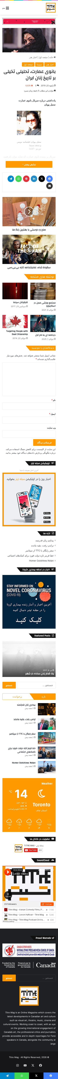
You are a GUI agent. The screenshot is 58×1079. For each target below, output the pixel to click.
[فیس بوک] (49, 178)
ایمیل (52, 414)
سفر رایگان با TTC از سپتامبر (39, 550)
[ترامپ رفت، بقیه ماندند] (47, 724)
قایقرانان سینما (20, 302)
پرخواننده (17, 696)
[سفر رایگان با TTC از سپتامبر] (47, 738)
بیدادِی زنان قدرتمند (44, 540)
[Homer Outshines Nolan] (47, 767)
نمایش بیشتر (30, 164)
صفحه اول (43, 57)
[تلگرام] (11, 178)
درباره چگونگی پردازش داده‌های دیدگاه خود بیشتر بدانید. (30, 453)
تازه (44, 696)
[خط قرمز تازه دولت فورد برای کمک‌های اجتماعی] (47, 753)
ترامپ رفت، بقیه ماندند (42, 545)
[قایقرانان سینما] (15, 291)
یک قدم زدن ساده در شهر (39, 673)
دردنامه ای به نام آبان (45, 335)
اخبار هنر (33, 57)
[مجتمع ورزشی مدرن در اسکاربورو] (43, 291)
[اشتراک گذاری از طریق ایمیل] (49, 186)
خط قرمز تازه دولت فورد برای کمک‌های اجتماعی (30, 555)
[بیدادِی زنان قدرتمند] (47, 709)
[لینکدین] (34, 178)
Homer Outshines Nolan (41, 560)
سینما (39, 64)
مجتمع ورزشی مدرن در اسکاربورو (45, 304)
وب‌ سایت (51, 427)
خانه (51, 57)
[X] (42, 178)
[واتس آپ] (18, 178)
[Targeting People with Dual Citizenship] (15, 321)
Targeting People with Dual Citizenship (17, 332)
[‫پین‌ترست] (26, 178)
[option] (29, 659)
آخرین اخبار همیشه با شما (29, 470)
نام (53, 400)
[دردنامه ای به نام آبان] (43, 323)
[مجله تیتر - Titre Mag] (51, 8)
